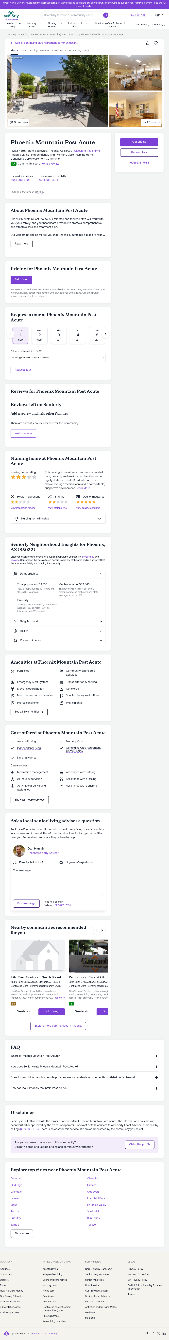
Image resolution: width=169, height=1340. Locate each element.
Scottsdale (93, 1211)
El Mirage (16, 1185)
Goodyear (93, 1192)
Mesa (14, 1205)
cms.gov (39, 192)
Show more (22, 1233)
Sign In (159, 15)
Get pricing (21, 279)
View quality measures (88, 508)
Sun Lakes (93, 1218)
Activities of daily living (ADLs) (101, 1307)
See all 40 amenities (27, 712)
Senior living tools (94, 1280)
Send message (26, 903)
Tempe (15, 1225)
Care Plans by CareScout (98, 1269)
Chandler (92, 1178)
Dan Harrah (36, 848)
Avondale (16, 1178)
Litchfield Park (96, 1198)
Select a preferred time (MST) (26, 351)
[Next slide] (106, 334)
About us (5, 1269)
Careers (4, 1280)
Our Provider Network (96, 1291)
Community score (29, 164)
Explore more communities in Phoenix (58, 1026)
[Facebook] (147, 1333)
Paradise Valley (96, 1205)
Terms (43, 1334)
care (68, 50)
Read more (21, 244)
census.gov (88, 557)
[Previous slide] (11, 334)
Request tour (139, 152)
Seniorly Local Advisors (97, 1296)
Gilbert (91, 1185)
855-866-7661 (138, 15)
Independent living (53, 1274)
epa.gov (15, 560)
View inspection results (23, 508)
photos (14, 50)
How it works (92, 1285)
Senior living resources (97, 1274)
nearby (77, 50)
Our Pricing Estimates (11, 1296)
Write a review (23, 433)
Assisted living (50, 1269)
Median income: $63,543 (74, 584)
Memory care (50, 1285)
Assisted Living (26, 741)
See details (24, 1011)
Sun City (16, 1218)
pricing (34, 50)
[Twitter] (158, 1333)
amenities (57, 50)
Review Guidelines (10, 1302)
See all (43, 43)
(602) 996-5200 (20, 180)
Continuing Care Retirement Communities (83, 749)
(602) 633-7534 (48, 180)
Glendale (16, 1192)
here (91, 6)
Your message (22, 870)
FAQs (86, 50)
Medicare (90, 1312)
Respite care (49, 1296)
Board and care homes (55, 1280)
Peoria (15, 1211)
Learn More (83, 488)
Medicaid (90, 1318)
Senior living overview (54, 1321)
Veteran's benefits (94, 1302)
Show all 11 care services (30, 800)
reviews (44, 50)
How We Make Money (11, 1291)
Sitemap (53, 1334)
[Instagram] (152, 1333)
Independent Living (29, 748)
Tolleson (92, 1225)
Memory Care (74, 741)
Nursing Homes (26, 758)
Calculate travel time (87, 151)
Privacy (35, 1334)
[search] (106, 15)
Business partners (9, 1312)
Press (3, 1285)
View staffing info (57, 508)
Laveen (15, 1198)
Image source (16, 58)
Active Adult (49, 1302)
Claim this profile (139, 1144)
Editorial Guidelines (10, 1307)
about (24, 50)
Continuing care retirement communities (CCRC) (57, 1309)
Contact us (6, 1274)
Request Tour (23, 370)
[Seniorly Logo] (11, 15)
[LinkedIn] (164, 1333)
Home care (48, 1291)
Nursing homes (51, 1316)
